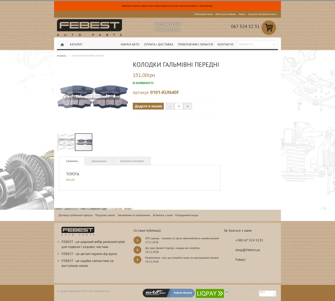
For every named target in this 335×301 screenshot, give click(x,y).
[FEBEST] (89, 27)
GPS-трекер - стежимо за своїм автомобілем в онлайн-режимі (182, 238)
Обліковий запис (203, 14)
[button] (65, 97)
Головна (61, 55)
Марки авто (130, 44)
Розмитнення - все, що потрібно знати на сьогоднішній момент (182, 257)
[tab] (72, 161)
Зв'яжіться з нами (163, 215)
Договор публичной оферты (75, 215)
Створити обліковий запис (262, 14)
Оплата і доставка (158, 44)
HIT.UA (262, 292)
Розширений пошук (186, 215)
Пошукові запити (105, 215)
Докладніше (99, 161)
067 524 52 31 (245, 26)
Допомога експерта (132, 161)
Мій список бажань (226, 14)
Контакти (225, 44)
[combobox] (257, 44)
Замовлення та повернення (133, 215)
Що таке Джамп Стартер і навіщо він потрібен (172, 248)
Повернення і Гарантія (195, 44)
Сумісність (72, 161)
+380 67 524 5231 (249, 240)
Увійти (242, 14)
